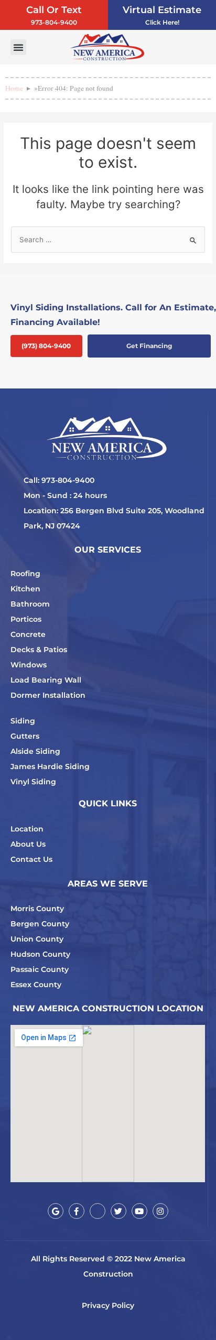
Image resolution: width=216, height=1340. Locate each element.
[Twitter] (118, 1211)
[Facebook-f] (76, 1211)
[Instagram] (160, 1211)
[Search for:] (108, 239)
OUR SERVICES (107, 550)
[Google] (55, 1211)
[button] (18, 47)
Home (14, 88)
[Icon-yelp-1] (97, 1211)
